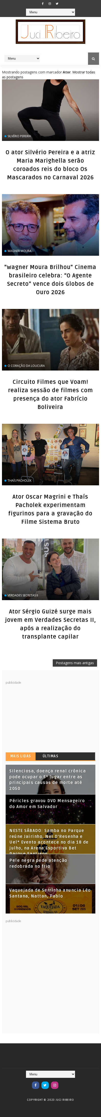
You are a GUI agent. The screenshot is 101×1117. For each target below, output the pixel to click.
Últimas (51, 756)
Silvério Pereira (19, 136)
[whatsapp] (64, 1082)
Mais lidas (20, 756)
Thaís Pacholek (19, 480)
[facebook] (42, 3)
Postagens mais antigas (75, 662)
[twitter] (56, 3)
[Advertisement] (42, 715)
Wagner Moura (19, 251)
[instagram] (49, 3)
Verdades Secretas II (23, 595)
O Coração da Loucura (26, 366)
